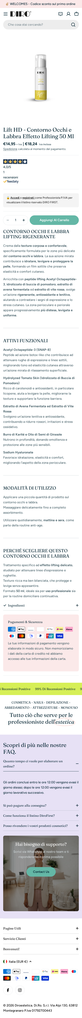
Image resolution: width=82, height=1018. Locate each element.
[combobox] (41, 24)
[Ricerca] (73, 24)
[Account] (68, 14)
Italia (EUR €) (18, 962)
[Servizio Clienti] (60, 14)
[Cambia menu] (5, 14)
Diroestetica (23, 1005)
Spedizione (10, 149)
